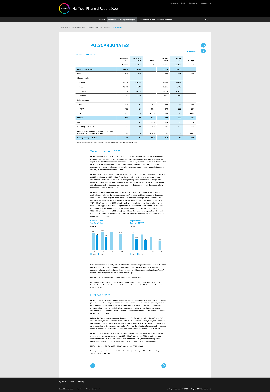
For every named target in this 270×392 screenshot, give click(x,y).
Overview (101, 20)
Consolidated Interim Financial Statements (155, 20)
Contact (192, 3)
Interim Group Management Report (122, 20)
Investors (174, 3)
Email (183, 3)
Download (192, 51)
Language (204, 3)
